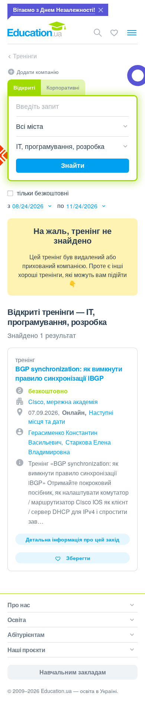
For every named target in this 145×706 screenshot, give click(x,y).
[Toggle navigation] (132, 32)
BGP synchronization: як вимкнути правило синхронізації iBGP (68, 373)
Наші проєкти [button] (26, 649)
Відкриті (24, 87)
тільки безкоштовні (43, 193)
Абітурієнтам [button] (25, 634)
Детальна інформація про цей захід (72, 539)
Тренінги (25, 56)
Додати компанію (38, 71)
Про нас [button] (18, 605)
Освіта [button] (16, 619)
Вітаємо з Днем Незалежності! (54, 10)
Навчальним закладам (72, 672)
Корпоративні (62, 87)
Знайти (72, 165)
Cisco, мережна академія (63, 401)
